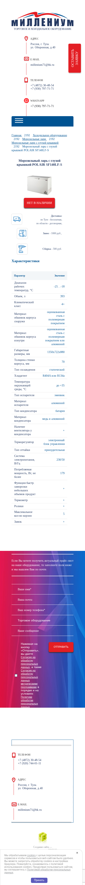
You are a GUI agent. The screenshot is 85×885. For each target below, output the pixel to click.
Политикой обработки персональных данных (37, 871)
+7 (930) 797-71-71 (42, 106)
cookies (31, 855)
